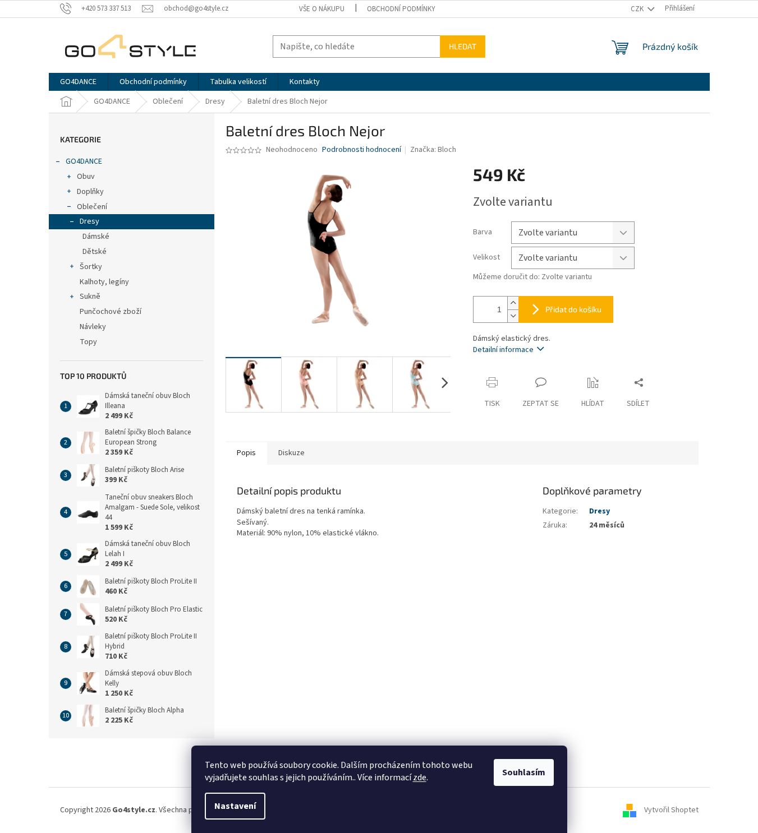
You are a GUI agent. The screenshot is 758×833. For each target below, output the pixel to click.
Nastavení (235, 806)
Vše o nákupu (321, 9)
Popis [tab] (246, 453)
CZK (638, 9)
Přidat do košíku (573, 309)
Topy (88, 342)
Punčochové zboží (110, 311)
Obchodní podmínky (401, 9)
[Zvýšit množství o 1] (512, 303)
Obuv (86, 176)
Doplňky (90, 191)
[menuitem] (78, 82)
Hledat (462, 46)
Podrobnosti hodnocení (361, 150)
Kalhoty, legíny (104, 282)
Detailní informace (503, 349)
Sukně (90, 296)
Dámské (95, 236)
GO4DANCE (84, 161)
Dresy (89, 221)
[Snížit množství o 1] (512, 315)
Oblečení (92, 206)
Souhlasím (523, 772)
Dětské (94, 251)
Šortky (91, 266)
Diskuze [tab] (291, 453)
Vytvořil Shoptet (671, 810)
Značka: (433, 149)
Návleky (93, 326)
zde (419, 777)
